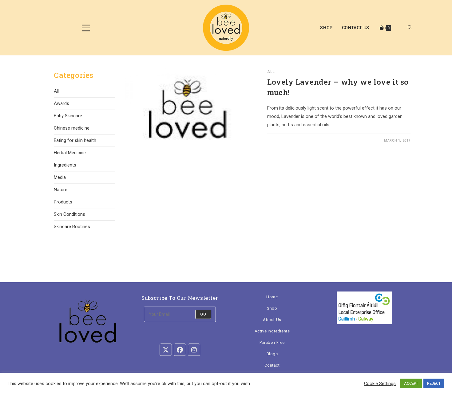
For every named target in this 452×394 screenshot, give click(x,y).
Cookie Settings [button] (380, 383)
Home (272, 297)
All (271, 72)
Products (63, 202)
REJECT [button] (434, 383)
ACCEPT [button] (411, 383)
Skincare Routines (72, 226)
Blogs (272, 354)
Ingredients (65, 165)
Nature (60, 189)
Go (203, 314)
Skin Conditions (69, 214)
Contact (272, 365)
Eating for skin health (75, 140)
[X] (166, 350)
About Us (272, 319)
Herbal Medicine (70, 152)
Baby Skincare (68, 116)
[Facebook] (180, 350)
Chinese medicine (71, 128)
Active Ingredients (272, 331)
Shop (272, 308)
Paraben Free (272, 342)
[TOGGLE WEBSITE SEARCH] (410, 27)
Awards (61, 103)
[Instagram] (194, 350)
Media (60, 177)
